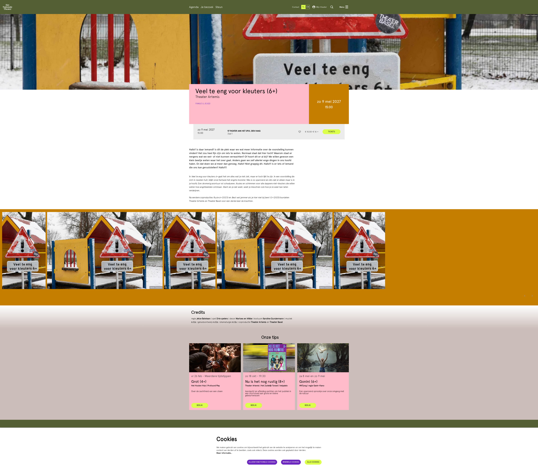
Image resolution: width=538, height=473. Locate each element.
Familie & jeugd (202, 104)
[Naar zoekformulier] (332, 7)
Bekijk (200, 405)
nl (303, 7)
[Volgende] (532, 295)
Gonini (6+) (308, 381)
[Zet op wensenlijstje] (300, 132)
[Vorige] (524, 295)
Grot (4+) (198, 381)
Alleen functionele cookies (262, 462)
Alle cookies (313, 462)
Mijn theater (321, 7)
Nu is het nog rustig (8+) (265, 381)
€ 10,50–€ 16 (311, 132)
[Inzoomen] (218, 287)
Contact (295, 7)
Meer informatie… (224, 453)
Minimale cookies (291, 462)
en (307, 7)
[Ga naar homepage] (7, 7)
